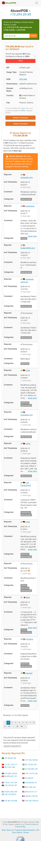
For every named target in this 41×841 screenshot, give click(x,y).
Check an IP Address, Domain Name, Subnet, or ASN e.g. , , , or (19, 26)
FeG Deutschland (25, 484)
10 (9, 726)
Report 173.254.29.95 (20, 118)
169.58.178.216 (31, 796)
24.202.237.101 (10, 776)
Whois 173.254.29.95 (20, 124)
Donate (26, 832)
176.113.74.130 (31, 773)
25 (22, 726)
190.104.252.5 (10, 794)
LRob (28, 370)
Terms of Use (30, 824)
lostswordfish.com (27, 248)
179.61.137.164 (10, 782)
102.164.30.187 (10, 785)
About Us (10, 830)
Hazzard (29, 673)
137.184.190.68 (31, 760)
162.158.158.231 (32, 800)
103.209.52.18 (31, 782)
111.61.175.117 (10, 764)
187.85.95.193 (10, 758)
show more (32, 398)
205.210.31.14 (31, 791)
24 (17, 726)
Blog (3, 830)
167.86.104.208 (10, 800)
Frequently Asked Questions (25, 830)
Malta (28, 597)
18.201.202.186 (10, 791)
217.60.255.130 (31, 769)
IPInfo (23, 110)
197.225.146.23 (10, 773)
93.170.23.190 (31, 764)
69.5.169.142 (30, 787)
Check (33, 36)
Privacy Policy (20, 826)
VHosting (29, 639)
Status (19, 832)
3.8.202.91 (29, 778)
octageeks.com (26, 177)
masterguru (30, 206)
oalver (28, 443)
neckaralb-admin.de (27, 280)
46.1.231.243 (9, 767)
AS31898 (23, 79)
